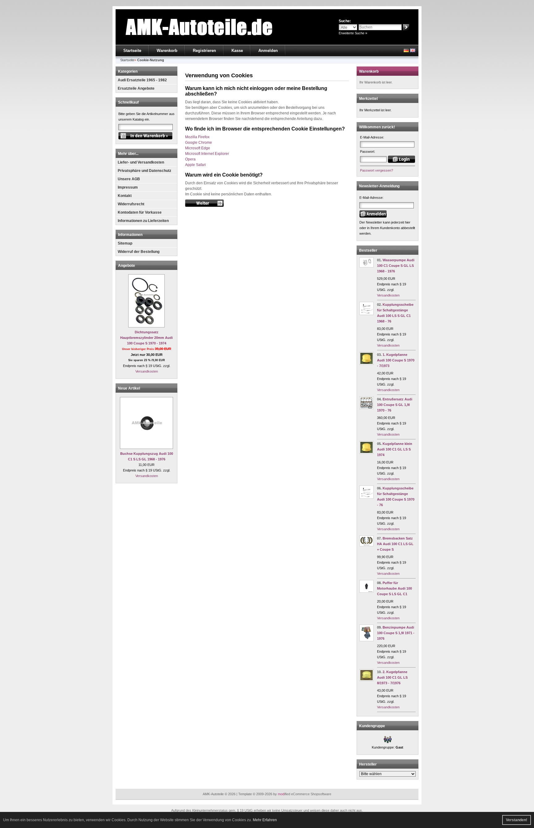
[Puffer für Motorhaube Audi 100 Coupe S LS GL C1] (366, 591)
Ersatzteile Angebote (136, 88)
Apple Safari (195, 165)
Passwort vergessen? (376, 170)
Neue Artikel (129, 388)
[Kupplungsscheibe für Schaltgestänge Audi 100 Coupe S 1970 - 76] (366, 497)
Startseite (132, 50)
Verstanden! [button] (516, 820)
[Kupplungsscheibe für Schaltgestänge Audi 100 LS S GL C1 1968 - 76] (366, 314)
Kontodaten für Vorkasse (140, 212)
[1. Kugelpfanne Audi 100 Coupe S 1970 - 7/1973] (366, 363)
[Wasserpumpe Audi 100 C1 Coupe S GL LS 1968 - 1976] (366, 266)
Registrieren (204, 50)
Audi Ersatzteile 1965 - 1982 (142, 80)
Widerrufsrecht (131, 204)
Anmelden (268, 50)
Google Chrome (198, 142)
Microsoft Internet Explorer (207, 154)
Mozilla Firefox (197, 137)
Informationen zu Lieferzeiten (143, 221)
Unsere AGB (129, 179)
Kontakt (125, 196)
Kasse (237, 50)
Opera (190, 159)
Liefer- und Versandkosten (141, 162)
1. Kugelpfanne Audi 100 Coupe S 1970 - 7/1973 (395, 360)
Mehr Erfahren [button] (265, 820)
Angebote (126, 265)
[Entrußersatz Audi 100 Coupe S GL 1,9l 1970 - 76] (366, 408)
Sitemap (125, 243)
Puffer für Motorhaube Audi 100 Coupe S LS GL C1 (394, 588)
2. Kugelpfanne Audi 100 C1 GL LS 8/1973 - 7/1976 (392, 677)
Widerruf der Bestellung (138, 252)
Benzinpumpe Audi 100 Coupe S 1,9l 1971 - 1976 (395, 632)
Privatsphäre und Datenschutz (144, 171)
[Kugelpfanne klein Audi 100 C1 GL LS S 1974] (366, 453)
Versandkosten (146, 371)
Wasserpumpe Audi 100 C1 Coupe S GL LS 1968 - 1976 (395, 265)
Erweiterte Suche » (353, 33)
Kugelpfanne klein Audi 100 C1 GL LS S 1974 (394, 449)
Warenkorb (167, 50)
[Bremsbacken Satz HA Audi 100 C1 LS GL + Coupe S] (366, 545)
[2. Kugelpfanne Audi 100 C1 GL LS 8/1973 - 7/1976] (366, 680)
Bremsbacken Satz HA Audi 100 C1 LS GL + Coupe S (395, 543)
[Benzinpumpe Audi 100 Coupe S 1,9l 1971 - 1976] (366, 640)
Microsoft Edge (197, 148)
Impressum (128, 187)
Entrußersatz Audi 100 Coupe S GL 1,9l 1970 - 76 (394, 404)
